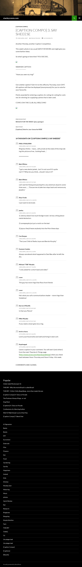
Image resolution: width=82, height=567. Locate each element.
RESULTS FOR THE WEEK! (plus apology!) (30, 120)
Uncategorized (8, 543)
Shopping (6, 516)
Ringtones (6, 512)
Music (5, 493)
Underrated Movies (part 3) (12, 384)
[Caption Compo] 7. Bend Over (13, 416)
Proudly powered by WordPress (12, 564)
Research (6, 509)
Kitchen (5, 482)
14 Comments (48, 38)
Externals (6, 443)
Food (5, 459)
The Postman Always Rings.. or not (14, 398)
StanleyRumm (35, 38)
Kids (4, 478)
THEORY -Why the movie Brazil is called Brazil (18, 387)
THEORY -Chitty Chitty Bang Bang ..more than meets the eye (23, 391)
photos (5, 497)
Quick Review (7, 501)
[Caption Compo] (22, 26)
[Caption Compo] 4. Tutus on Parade (15, 395)
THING (5, 532)
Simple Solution (8, 520)
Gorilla (5, 466)
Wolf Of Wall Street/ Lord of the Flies (15, 413)
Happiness (6, 470)
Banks (5, 428)
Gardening (6, 463)
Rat (4, 505)
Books (5, 432)
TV (4, 535)
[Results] (6, 555)
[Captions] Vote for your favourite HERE (29, 128)
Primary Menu (79, 18)
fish (4, 455)
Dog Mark (6, 402)
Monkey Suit (7, 486)
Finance (5, 451)
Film (4, 447)
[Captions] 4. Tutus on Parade (13, 405)
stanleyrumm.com (11, 18)
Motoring (6, 489)
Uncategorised (8, 539)
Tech (4, 524)
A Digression (7, 424)
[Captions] (6, 551)
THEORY (6, 528)
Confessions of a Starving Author (14, 409)
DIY (4, 436)
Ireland (5, 474)
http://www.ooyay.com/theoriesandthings (34, 355)
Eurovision (6, 440)
